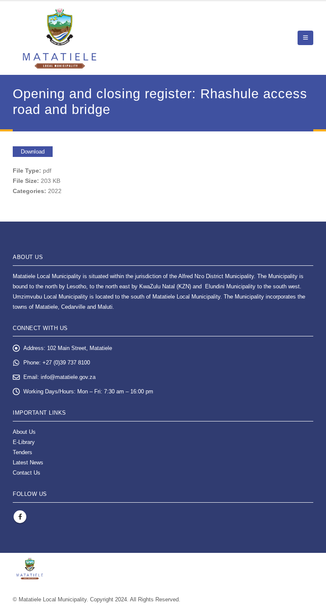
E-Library (24, 442)
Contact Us (26, 473)
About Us (24, 432)
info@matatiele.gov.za (68, 377)
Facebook (20, 516)
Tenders (22, 452)
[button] (305, 38)
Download (33, 151)
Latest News (28, 463)
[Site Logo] (60, 38)
